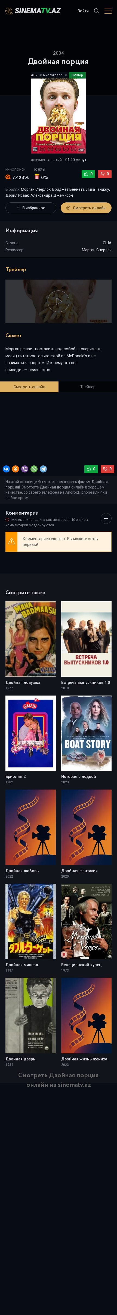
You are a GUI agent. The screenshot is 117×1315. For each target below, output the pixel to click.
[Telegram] (43, 468)
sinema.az (38, 11)
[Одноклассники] (15, 468)
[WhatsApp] (34, 468)
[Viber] (24, 468)
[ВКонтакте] (6, 468)
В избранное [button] (33, 208)
